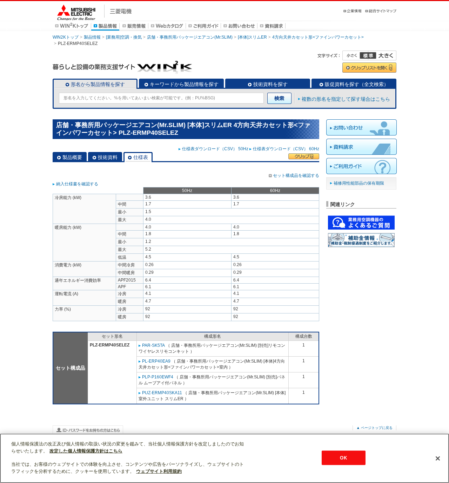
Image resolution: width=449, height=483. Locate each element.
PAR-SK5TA (153, 345)
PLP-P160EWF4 (157, 377)
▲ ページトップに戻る (374, 428)
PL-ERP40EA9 (156, 361)
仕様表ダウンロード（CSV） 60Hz (286, 148)
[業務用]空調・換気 (124, 37)
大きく (382, 55)
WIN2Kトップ (66, 37)
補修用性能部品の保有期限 (359, 183)
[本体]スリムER (252, 37)
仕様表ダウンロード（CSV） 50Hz (215, 148)
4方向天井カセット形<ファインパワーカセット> (318, 37)
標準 (368, 55)
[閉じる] (437, 458)
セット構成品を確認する (296, 175)
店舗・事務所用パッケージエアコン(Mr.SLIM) (190, 37)
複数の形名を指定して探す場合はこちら (346, 99)
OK (343, 457)
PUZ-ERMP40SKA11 (162, 392)
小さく (355, 55)
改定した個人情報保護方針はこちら (85, 451)
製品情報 (92, 37)
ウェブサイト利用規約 (159, 471)
